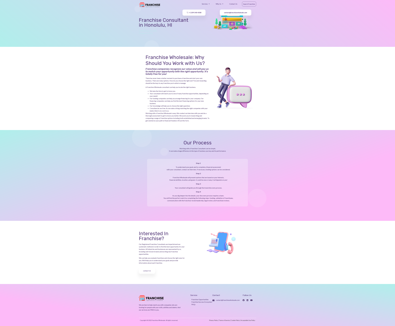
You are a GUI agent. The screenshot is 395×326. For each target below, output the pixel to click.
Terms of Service (224, 320)
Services (205, 4)
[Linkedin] (247, 300)
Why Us (218, 4)
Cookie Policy (235, 320)
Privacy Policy (213, 320)
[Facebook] (244, 300)
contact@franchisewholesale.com (228, 300)
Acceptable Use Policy (248, 320)
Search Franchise (249, 4)
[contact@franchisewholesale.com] (213, 300)
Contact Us (233, 4)
